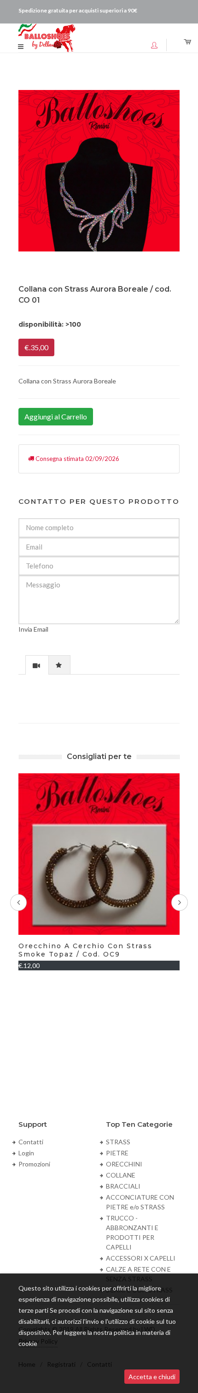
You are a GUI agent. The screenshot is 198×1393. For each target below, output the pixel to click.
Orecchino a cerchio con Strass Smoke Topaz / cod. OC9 (85, 950)
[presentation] (37, 665)
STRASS (118, 1142)
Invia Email (33, 629)
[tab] (37, 664)
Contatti (30, 1142)
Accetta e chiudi (151, 1377)
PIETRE (117, 1153)
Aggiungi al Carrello (55, 416)
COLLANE (120, 1175)
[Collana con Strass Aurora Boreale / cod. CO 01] (99, 170)
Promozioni (34, 1164)
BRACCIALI (123, 1186)
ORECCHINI (124, 1164)
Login (26, 1153)
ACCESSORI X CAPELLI (140, 1258)
